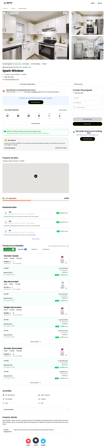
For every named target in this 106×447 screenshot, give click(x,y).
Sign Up (100, 3)
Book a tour (79, 84)
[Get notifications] (64, 13)
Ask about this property (28, 84)
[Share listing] (67, 13)
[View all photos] (35, 35)
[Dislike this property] (28, 441)
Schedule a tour (36, 92)
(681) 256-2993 (9, 77)
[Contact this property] (36, 440)
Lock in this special (9, 148)
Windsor (13, 8)
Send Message (87, 119)
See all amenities (9, 409)
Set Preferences (35, 102)
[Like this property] (43, 441)
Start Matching (87, 139)
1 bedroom (34, 249)
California (5, 8)
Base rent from (8, 272)
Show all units (34, 342)
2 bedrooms (46, 249)
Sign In (93, 3)
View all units (35, 239)
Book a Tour (87, 124)
